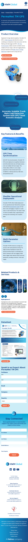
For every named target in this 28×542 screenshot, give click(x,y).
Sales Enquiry (7, 55)
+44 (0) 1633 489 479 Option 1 (15, 485)
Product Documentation (10, 58)
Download (4, 361)
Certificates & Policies (14, 515)
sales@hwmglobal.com (15, 486)
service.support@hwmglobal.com (14, 501)
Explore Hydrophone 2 (9, 311)
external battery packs (14, 206)
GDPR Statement (14, 534)
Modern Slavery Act (14, 532)
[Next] (5, 296)
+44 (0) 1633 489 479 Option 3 (14, 499)
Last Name (4, 439)
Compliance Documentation (14, 513)
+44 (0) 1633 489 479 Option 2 (14, 492)
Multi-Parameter (9, 40)
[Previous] (2, 296)
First (2, 374)
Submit (5, 405)
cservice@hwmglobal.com (14, 493)
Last (2, 379)
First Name (4, 432)
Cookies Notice (14, 536)
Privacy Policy (14, 530)
